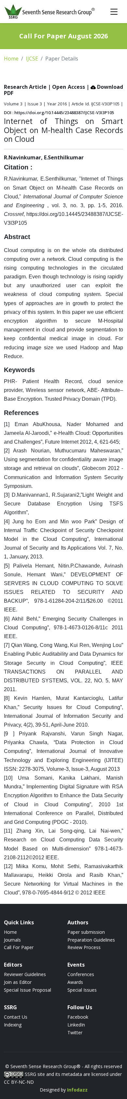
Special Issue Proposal (27, 990)
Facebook (77, 1017)
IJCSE (32, 58)
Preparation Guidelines (91, 940)
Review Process (84, 947)
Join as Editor (18, 982)
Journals (12, 940)
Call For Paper (19, 947)
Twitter (74, 1032)
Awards (75, 982)
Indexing (12, 1025)
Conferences (80, 974)
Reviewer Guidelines (25, 974)
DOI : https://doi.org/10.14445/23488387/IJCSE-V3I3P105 (59, 112)
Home (11, 58)
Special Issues (82, 990)
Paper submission (86, 932)
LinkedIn (76, 1025)
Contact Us (15, 1017)
